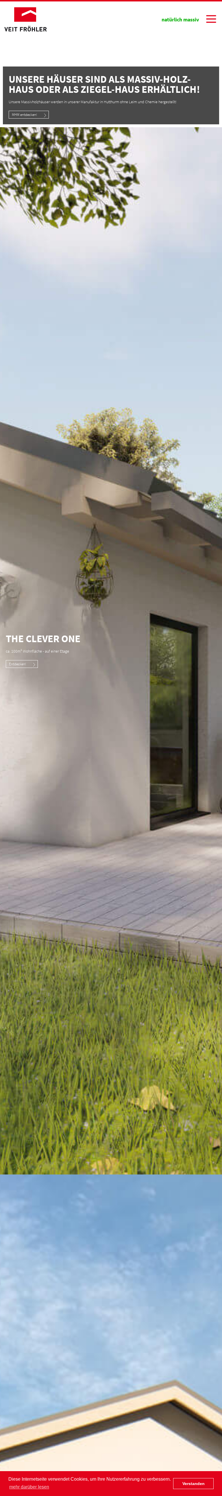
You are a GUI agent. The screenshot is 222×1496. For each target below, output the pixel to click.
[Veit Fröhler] (25, 19)
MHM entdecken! (24, 114)
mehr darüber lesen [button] (29, 1486)
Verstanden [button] (193, 1483)
